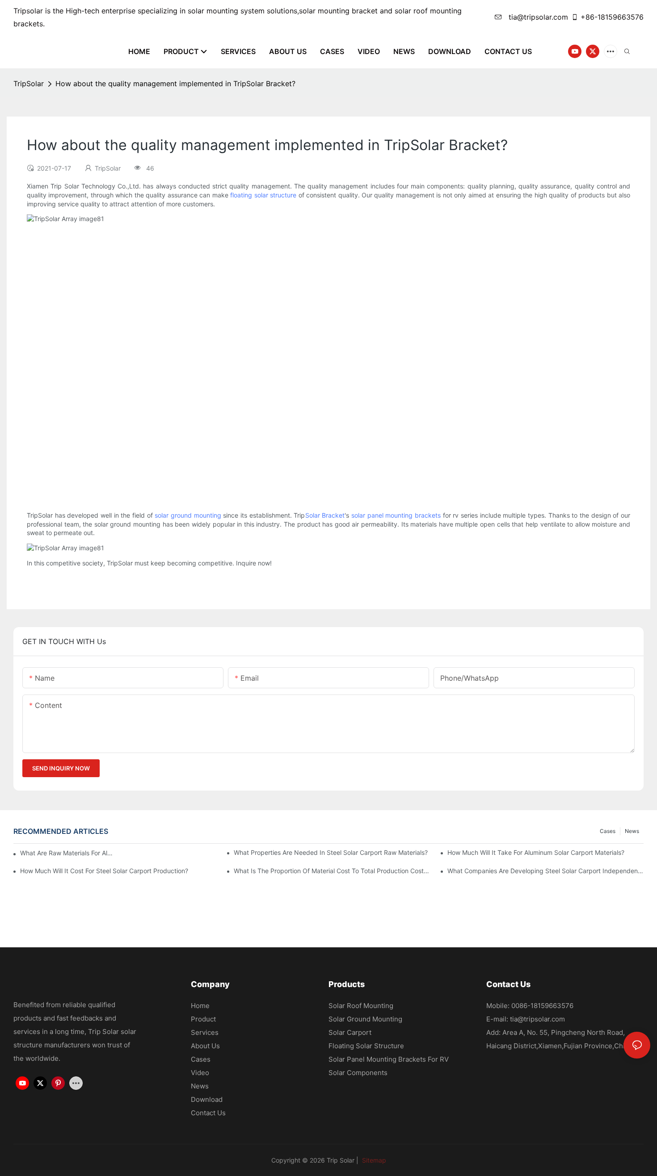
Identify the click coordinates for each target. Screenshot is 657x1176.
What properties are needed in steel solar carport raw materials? (331, 852)
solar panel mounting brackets (396, 515)
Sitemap (373, 1160)
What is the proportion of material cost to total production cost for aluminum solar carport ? (332, 871)
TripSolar (28, 83)
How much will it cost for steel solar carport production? (104, 871)
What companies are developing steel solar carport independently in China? (545, 871)
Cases (607, 831)
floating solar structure (263, 195)
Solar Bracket (325, 515)
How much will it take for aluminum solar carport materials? (535, 852)
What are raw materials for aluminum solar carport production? (67, 853)
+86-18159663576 (612, 17)
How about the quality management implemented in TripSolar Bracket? (175, 83)
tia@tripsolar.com (537, 17)
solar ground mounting (188, 515)
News (632, 831)
